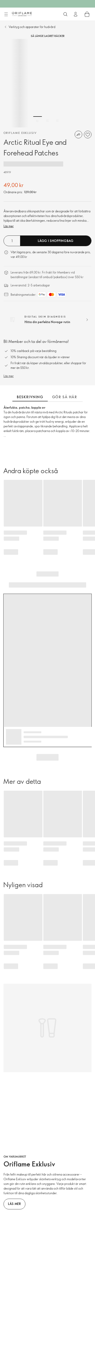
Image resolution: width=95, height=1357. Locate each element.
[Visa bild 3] (57, 120)
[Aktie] (78, 134)
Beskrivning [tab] (30, 396)
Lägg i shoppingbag (56, 241)
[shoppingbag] (87, 14)
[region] (47, 83)
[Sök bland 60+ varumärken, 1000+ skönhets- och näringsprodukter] (65, 14)
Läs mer (9, 226)
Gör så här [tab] (64, 396)
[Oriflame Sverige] (22, 14)
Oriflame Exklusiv (20, 133)
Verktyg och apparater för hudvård (32, 27)
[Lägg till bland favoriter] (87, 134)
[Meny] (6, 14)
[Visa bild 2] (47, 120)
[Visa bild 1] (37, 120)
